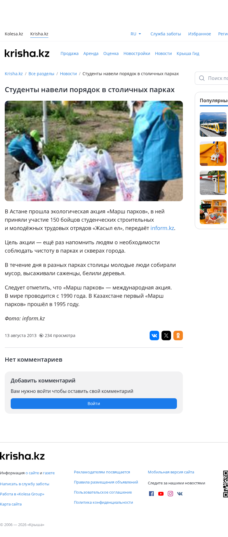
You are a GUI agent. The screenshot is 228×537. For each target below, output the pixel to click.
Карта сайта (11, 504)
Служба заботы (166, 34)
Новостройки (137, 53)
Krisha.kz (14, 73)
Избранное (199, 34)
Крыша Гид (188, 53)
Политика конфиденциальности (103, 502)
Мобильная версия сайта (171, 472)
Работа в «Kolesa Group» (22, 494)
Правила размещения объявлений (106, 482)
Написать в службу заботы (24, 483)
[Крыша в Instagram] (170, 493)
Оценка (111, 53)
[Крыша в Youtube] (160, 493)
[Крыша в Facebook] (151, 493)
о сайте (32, 472)
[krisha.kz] (22, 456)
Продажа (70, 53)
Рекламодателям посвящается (102, 472)
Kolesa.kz (14, 34)
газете (49, 472)
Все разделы (41, 73)
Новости (163, 53)
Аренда (91, 53)
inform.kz (162, 228)
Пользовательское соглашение (103, 492)
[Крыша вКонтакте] (179, 493)
